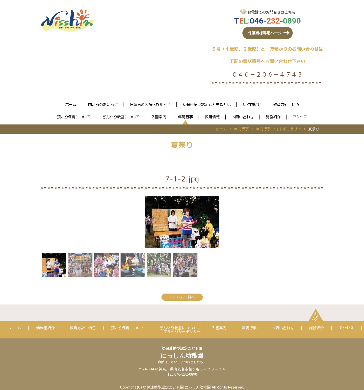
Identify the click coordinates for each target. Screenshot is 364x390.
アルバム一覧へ (182, 297)
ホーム (70, 104)
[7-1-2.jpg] (54, 265)
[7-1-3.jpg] (185, 265)
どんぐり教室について (120, 117)
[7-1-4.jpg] (106, 265)
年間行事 (185, 117)
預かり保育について (73, 117)
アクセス (299, 117)
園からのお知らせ (103, 104)
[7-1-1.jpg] (80, 265)
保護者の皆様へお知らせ (150, 104)
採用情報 (212, 117)
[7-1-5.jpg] (132, 265)
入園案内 (158, 117)
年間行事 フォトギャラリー (278, 129)
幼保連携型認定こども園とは (206, 104)
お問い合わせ (243, 117)
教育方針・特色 (286, 104)
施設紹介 (273, 117)
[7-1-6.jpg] (159, 265)
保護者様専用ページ (265, 33)
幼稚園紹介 (252, 104)
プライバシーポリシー (182, 331)
